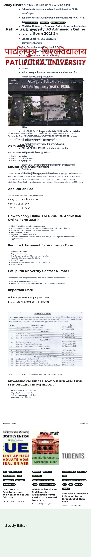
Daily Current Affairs (32, 43)
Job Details (27, 97)
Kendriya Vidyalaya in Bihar (35, 102)
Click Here (32, 391)
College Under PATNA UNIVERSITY (39, 39)
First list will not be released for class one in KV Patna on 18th (53, 64)
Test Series (27, 169)
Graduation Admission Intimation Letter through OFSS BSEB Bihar (75, 497)
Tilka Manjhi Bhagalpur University (39, 173)
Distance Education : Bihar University (40, 55)
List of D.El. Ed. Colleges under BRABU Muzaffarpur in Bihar (51, 131)
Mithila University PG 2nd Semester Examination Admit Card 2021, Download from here (44, 494)
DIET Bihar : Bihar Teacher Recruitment (41, 51)
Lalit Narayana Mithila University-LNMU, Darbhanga (48, 106)
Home (25, 68)
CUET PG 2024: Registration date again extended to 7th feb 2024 (16, 493)
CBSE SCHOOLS (29, 34)
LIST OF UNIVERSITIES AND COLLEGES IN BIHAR (45, 135)
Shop (24, 161)
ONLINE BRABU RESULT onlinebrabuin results (45, 148)
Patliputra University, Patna (36, 152)
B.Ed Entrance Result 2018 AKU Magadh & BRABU (46, 5)
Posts (24, 156)
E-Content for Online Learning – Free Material (45, 60)
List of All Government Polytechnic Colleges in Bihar (48, 118)
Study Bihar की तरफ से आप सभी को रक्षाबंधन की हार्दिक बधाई (48, 165)
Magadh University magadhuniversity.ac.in (43, 144)
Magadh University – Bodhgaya (37, 140)
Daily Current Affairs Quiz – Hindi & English (43, 47)
